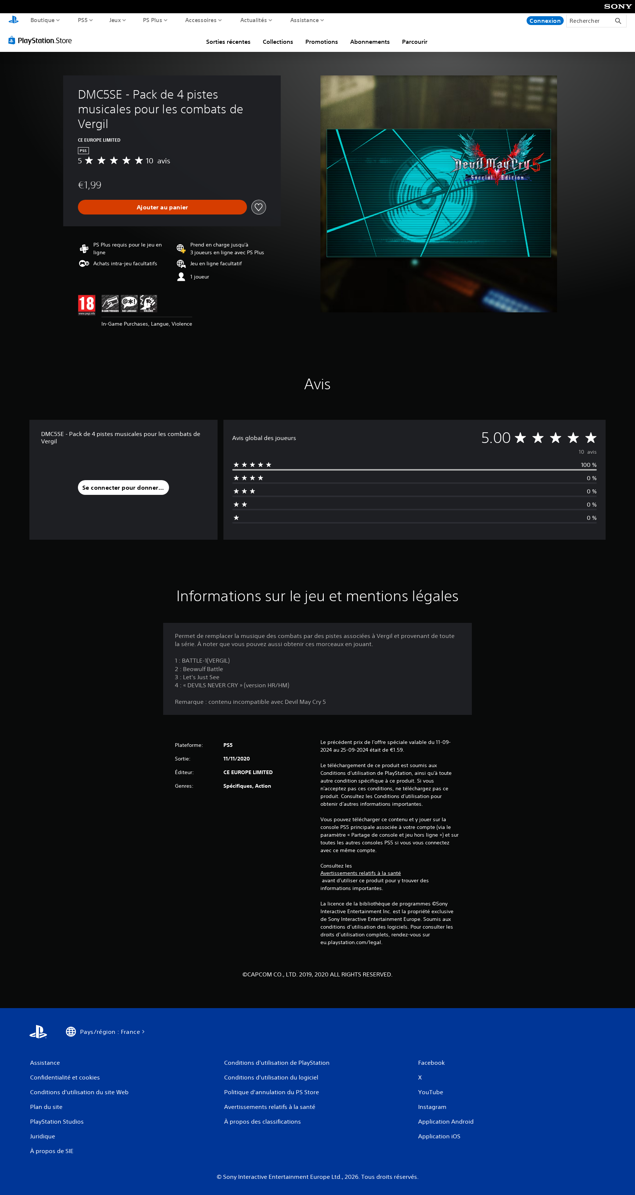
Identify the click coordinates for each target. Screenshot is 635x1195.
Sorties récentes (228, 41)
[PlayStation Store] (42, 40)
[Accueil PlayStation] (13, 20)
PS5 (83, 20)
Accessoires (200, 20)
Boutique (43, 20)
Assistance (304, 20)
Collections (278, 41)
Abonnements (370, 41)
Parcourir (414, 41)
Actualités (253, 20)
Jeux (115, 20)
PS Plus (152, 20)
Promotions (321, 41)
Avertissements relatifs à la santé (360, 873)
